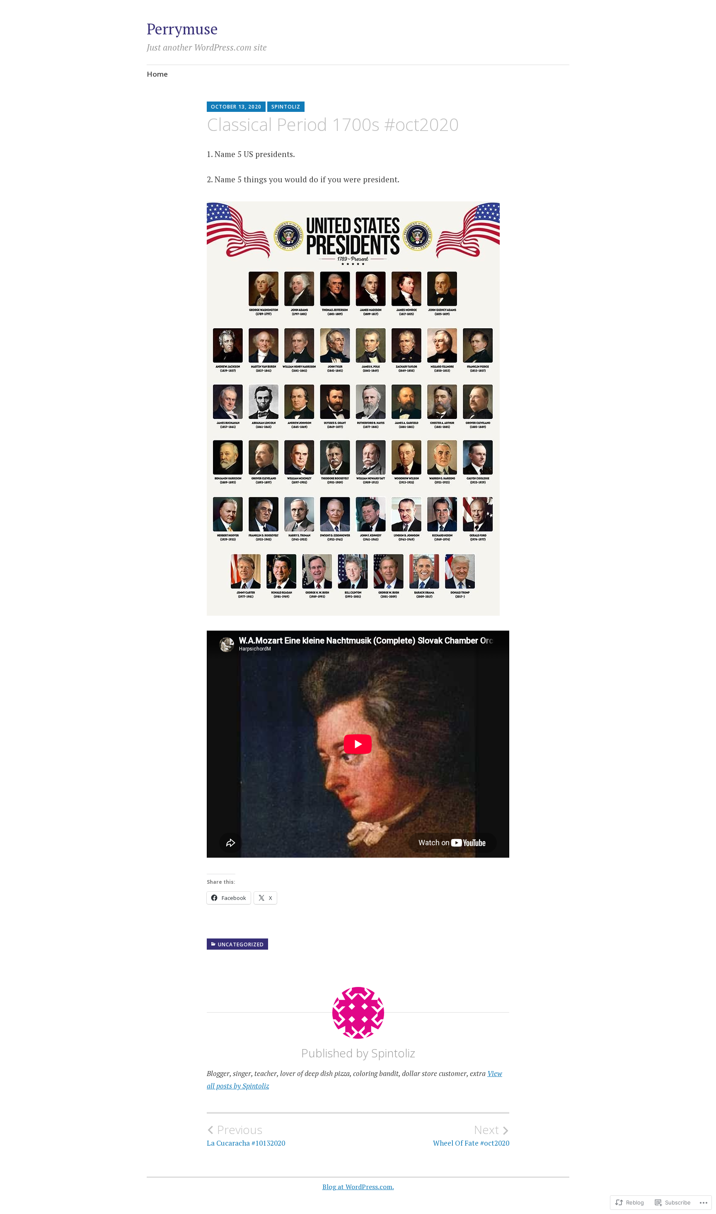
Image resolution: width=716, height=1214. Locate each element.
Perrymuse (182, 29)
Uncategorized (241, 944)
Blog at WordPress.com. (358, 1186)
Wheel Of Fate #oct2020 (471, 1135)
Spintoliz (285, 106)
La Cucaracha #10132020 (246, 1135)
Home (157, 74)
